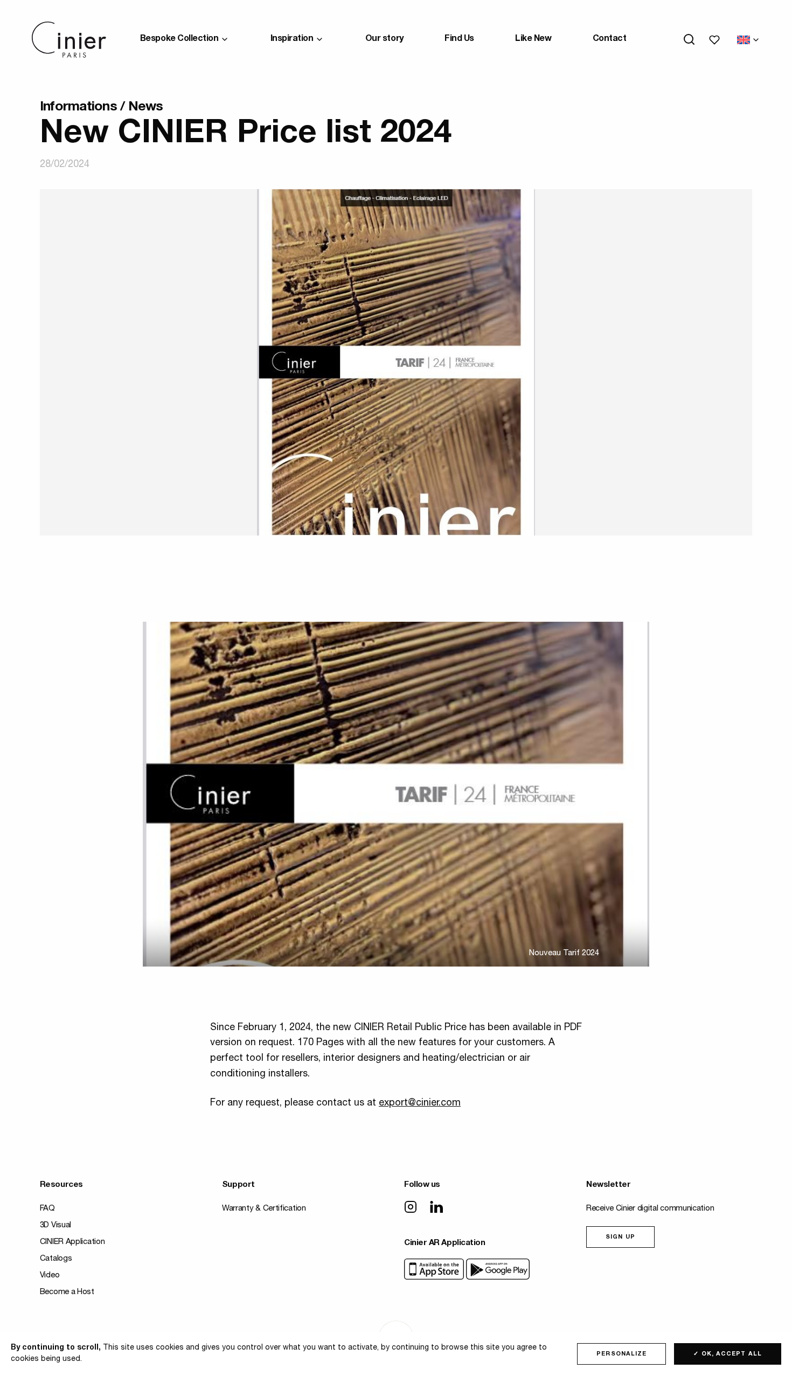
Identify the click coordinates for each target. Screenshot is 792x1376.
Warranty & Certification (264, 1209)
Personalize (621, 1354)
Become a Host (67, 1292)
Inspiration (292, 39)
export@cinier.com (420, 1103)
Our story (384, 39)
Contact (610, 39)
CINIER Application (72, 1242)
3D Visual (55, 1225)
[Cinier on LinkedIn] (436, 1207)
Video (50, 1275)
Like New (533, 39)
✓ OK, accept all (727, 1354)
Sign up (620, 1237)
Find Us (459, 39)
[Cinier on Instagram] (410, 1207)
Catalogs (56, 1259)
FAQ (47, 1209)
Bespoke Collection (179, 39)
